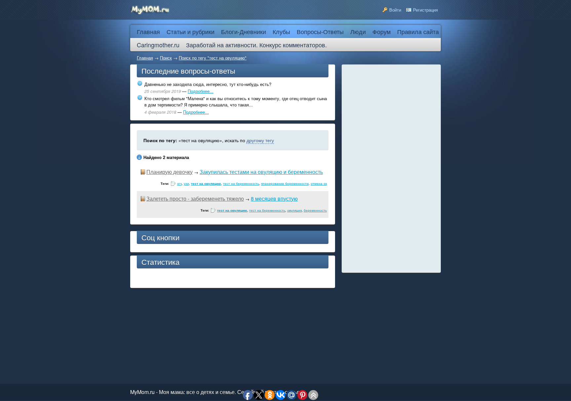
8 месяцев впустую (274, 198)
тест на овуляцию (206, 183)
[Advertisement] (391, 168)
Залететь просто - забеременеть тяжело (195, 198)
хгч (179, 183)
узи (186, 183)
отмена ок (319, 183)
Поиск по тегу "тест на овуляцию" (213, 58)
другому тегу (260, 140)
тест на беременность (241, 183)
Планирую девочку (169, 172)
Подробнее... (200, 91)
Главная (145, 58)
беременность (315, 210)
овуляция (294, 210)
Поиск (166, 58)
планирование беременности (285, 183)
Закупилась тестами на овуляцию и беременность (261, 172)
